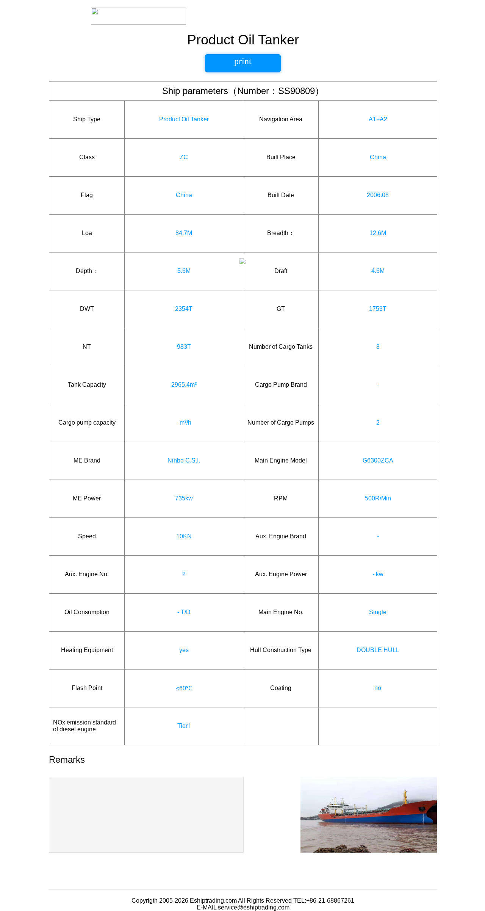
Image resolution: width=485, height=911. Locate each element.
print (243, 61)
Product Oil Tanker (184, 119)
